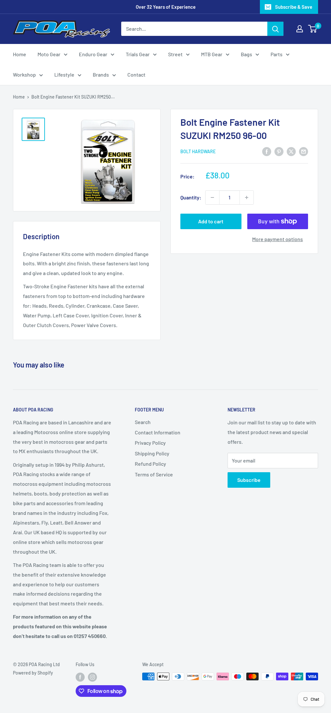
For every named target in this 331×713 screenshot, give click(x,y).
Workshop (24, 74)
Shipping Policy (152, 453)
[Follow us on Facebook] (80, 677)
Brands (101, 74)
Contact (136, 74)
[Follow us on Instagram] (92, 677)
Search (143, 422)
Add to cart (210, 221)
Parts (277, 54)
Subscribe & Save (293, 7)
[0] (313, 29)
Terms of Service (154, 474)
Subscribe (249, 480)
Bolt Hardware (198, 151)
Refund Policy (150, 464)
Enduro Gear (93, 54)
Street (175, 54)
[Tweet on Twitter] (291, 151)
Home (19, 54)
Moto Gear (48, 54)
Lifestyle (64, 74)
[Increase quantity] (246, 197)
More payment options (277, 239)
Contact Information (157, 432)
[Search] (275, 29)
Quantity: (190, 197)
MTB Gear (211, 54)
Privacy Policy (150, 443)
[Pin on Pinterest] (278, 151)
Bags (246, 54)
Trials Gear (138, 54)
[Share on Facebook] (266, 151)
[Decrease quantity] (212, 197)
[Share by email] (303, 151)
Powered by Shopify (33, 673)
